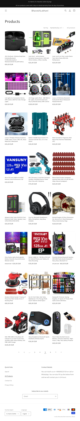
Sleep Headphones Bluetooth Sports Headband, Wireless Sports (39, 337)
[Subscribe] (55, 396)
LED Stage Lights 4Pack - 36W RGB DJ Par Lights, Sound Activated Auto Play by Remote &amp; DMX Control (39, 99)
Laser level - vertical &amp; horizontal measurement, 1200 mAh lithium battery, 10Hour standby (39, 58)
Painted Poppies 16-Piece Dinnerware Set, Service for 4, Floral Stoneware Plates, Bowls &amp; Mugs (63, 219)
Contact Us (8, 380)
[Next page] (61, 352)
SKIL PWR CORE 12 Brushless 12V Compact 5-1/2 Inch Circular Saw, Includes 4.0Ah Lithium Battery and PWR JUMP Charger (15, 339)
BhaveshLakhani (62, 416)
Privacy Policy (9, 385)
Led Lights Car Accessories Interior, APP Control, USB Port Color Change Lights (15, 99)
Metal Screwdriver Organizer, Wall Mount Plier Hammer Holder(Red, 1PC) (62, 139)
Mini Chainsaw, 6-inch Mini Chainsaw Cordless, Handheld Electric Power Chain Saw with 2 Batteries (39, 179)
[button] (6, 10)
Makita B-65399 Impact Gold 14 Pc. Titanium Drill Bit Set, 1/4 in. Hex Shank (38, 139)
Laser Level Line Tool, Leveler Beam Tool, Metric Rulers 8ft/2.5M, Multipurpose (62, 58)
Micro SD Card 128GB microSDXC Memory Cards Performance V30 (14, 178)
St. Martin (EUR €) (11, 414)
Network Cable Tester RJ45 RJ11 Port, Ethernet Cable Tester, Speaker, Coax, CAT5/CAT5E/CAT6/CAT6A (15, 219)
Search (7, 372)
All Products (9, 376)
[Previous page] (19, 352)
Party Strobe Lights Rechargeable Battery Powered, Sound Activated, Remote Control (15, 259)
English (25, 414)
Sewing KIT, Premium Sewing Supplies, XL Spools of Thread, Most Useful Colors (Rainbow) (62, 298)
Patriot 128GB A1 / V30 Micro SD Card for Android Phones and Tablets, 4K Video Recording (39, 259)
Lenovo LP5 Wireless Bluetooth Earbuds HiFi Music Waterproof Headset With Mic (61, 99)
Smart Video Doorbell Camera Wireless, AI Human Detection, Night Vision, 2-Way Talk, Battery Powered (62, 338)
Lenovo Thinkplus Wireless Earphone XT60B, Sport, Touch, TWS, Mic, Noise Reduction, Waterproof (15, 139)
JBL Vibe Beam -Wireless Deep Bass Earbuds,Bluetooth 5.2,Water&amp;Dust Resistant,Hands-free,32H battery (15, 58)
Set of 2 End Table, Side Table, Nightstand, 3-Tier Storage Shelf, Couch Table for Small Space (38, 298)
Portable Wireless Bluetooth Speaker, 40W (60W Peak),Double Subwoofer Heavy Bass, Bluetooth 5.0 (62, 259)
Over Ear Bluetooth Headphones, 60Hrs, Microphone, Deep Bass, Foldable (38, 219)
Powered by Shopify (70, 416)
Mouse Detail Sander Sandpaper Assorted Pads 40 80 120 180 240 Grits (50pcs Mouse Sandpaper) (62, 179)
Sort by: (46, 28)
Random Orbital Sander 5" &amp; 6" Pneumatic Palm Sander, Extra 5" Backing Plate (15, 298)
